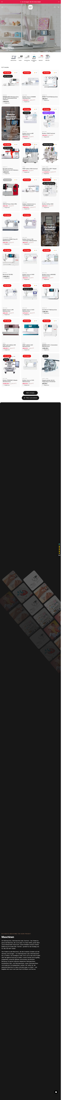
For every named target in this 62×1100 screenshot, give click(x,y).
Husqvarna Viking (7, 237)
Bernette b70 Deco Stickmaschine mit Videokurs (10, 169)
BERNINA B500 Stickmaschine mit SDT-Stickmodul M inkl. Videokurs (11, 98)
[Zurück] (2, 2)
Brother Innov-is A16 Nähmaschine (8, 310)
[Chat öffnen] (56, 1092)
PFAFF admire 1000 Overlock (30, 168)
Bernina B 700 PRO (8, 274)
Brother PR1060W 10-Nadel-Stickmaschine (10, 381)
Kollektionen (8, 44)
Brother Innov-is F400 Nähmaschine (28, 275)
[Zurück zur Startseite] (2, 44)
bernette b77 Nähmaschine (49, 309)
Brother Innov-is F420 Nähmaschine (28, 310)
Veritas (5, 202)
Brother (25, 95)
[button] (59, 549)
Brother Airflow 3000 (47, 204)
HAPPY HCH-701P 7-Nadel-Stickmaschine (49, 169)
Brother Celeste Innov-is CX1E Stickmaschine (29, 204)
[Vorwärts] (58, 2)
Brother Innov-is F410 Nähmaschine (28, 381)
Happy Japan (45, 166)
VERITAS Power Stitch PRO (10, 204)
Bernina (5, 95)
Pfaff (24, 166)
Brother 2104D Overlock (48, 133)
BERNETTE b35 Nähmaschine (50, 96)
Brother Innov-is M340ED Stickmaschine (49, 275)
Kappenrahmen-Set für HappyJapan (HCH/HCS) (48, 381)
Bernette (44, 95)
